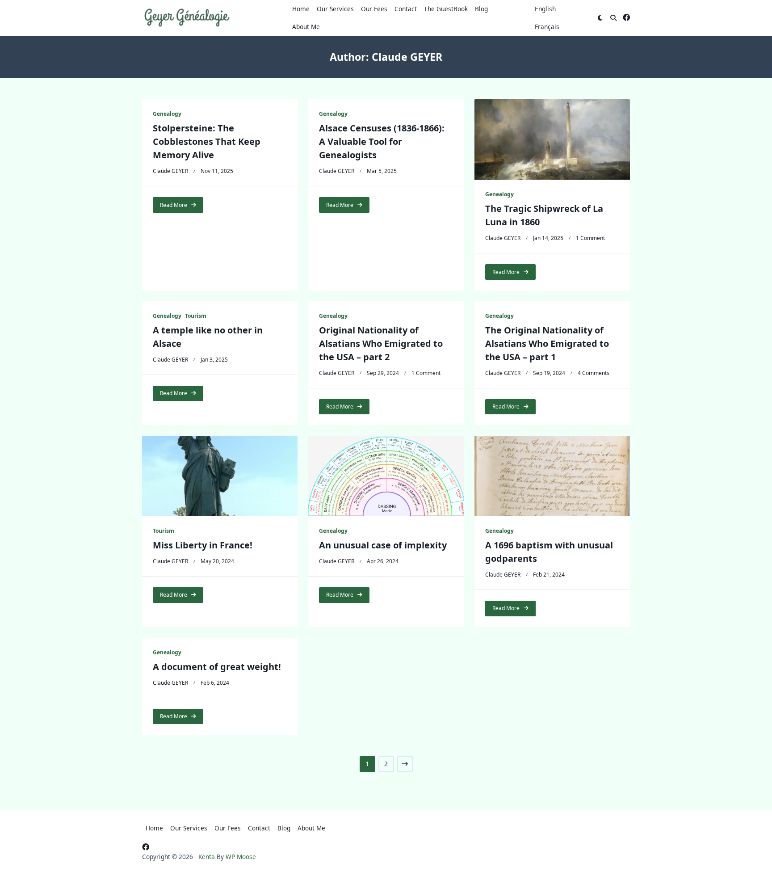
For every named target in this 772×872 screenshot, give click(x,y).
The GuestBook (446, 8)
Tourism (195, 316)
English (545, 8)
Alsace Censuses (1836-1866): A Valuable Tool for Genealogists (382, 141)
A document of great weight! (217, 667)
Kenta (206, 856)
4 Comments (593, 373)
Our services (335, 8)
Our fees (374, 8)
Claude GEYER (170, 171)
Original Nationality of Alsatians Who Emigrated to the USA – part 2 (381, 343)
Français (547, 26)
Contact (405, 8)
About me (306, 26)
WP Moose (241, 856)
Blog (481, 8)
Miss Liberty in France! (202, 545)
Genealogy (167, 114)
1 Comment (590, 238)
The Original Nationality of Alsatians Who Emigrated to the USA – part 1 (547, 343)
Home (301, 8)
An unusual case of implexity (383, 545)
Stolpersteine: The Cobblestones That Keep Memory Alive (206, 141)
